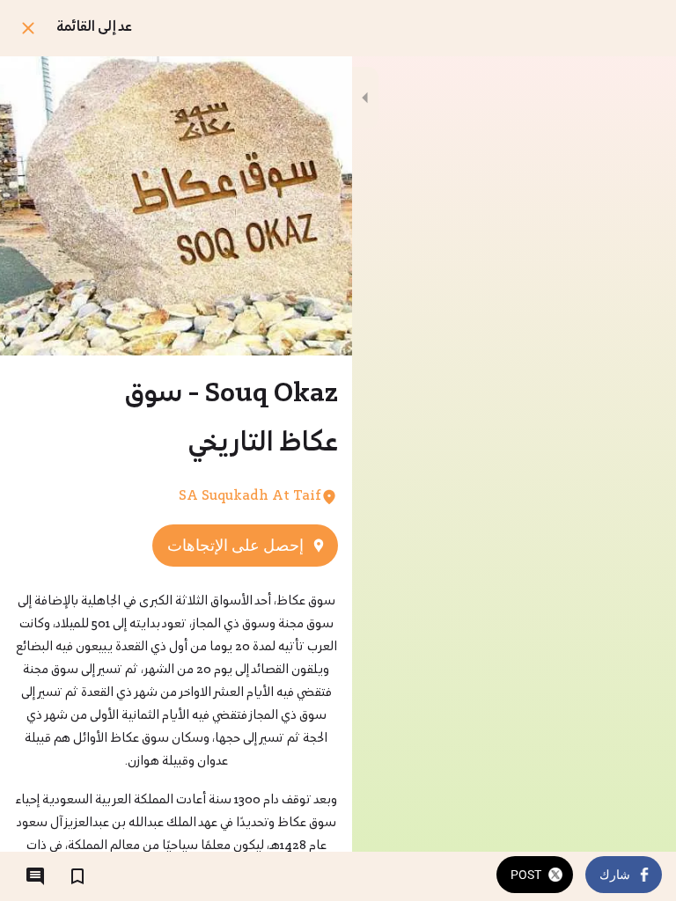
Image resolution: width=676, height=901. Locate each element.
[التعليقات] (35, 876)
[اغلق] (28, 28)
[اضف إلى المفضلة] (77, 876)
